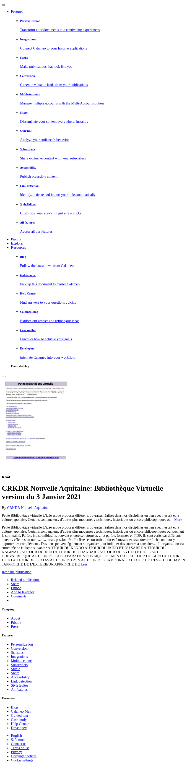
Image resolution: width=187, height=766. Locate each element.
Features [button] (17, 11)
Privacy (16, 752)
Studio (15, 669)
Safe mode (18, 740)
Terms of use (20, 748)
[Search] (3, 376)
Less (84, 564)
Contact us (18, 744)
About (15, 618)
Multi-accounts (21, 661)
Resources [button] (18, 247)
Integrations (19, 657)
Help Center (20, 724)
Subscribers (19, 665)
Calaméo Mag (21, 711)
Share (15, 673)
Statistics (17, 652)
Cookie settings (22, 760)
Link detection (21, 681)
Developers (19, 728)
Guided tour (19, 715)
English (16, 735)
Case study (19, 720)
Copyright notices (23, 756)
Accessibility (20, 677)
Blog (14, 707)
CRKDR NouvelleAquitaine (27, 508)
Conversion (19, 648)
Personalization (22, 644)
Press (14, 626)
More (178, 519)
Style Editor (19, 685)
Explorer (17, 243)
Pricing (16, 239)
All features (19, 689)
